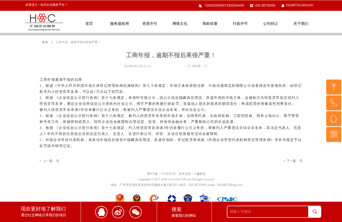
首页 (45, 42)
